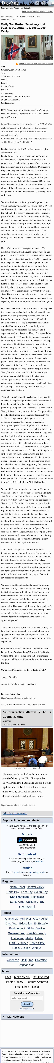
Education (25, 923)
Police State (37, 943)
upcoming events (37, 872)
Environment (17, 928)
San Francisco (7, 17)
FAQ (8, 977)
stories (19, 872)
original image (21, 768)
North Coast (17, 887)
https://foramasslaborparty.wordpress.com (18, 697)
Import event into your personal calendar (36, 64)
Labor (39, 938)
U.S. (16, 17)
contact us (38, 861)
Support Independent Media (20, 820)
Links (35, 986)
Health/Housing (36, 933)
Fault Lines (22, 986)
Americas (13, 960)
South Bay (41, 892)
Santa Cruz (17, 901)
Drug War (11, 923)
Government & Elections (30, 17)
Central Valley (35, 887)
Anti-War (25, 918)
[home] (24, 3)
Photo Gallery (14, 982)
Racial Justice (21, 947)
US (42, 901)
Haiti (24, 960)
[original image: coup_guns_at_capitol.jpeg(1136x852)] (27, 747)
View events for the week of (37, 12)
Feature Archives (37, 982)
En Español (41, 923)
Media (29, 938)
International (27, 906)
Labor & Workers (8, 19)
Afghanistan (26, 965)
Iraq (30, 960)
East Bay (27, 892)
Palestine (41, 960)
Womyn (37, 947)
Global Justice (36, 928)
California (32, 901)
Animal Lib (11, 918)
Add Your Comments (15, 813)
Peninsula (37, 896)
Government (16, 933)
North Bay (12, 892)
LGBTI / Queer (18, 943)
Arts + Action (41, 918)
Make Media (22, 977)
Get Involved (41, 977)
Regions (8, 881)
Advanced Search (27, 1009)
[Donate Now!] (27, 840)
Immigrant (17, 938)
